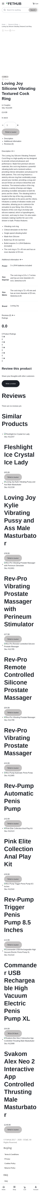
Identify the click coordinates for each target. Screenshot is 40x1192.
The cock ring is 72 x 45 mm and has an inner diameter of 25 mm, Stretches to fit (23, 293)
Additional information (10, 260)
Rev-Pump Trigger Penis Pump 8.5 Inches (19, 914)
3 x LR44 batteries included (21, 265)
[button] (5, 30)
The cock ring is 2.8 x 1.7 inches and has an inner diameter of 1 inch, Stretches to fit (23, 278)
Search (32, 10)
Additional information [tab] (12, 141)
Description (6, 151)
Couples (7, 105)
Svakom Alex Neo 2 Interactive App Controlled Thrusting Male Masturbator (20, 1084)
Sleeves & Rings (13, 24)
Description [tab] (8, 138)
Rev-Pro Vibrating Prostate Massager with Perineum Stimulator (19, 601)
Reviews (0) (7, 315)
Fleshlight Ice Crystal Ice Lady (19, 455)
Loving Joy (14, 306)
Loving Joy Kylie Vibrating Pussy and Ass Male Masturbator (20, 520)
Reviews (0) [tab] (9, 144)
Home (3, 24)
